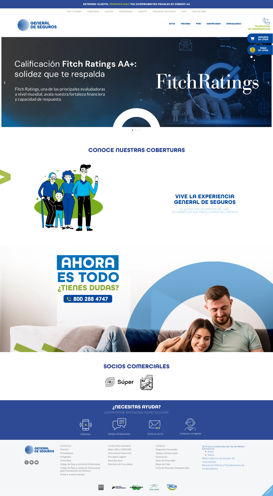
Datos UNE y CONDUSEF (119, 449)
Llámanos (85, 434)
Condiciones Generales (119, 445)
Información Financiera (119, 453)
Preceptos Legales (117, 457)
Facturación (161, 457)
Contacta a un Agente (190, 433)
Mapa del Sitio (163, 464)
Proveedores (126, 11)
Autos (211, 451)
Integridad (65, 457)
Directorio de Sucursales (120, 464)
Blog (184, 11)
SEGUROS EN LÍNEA (263, 38)
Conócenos (93, 11)
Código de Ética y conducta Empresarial (80, 464)
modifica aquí (119, 4)
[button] (4, 82)
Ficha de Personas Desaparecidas (172, 468)
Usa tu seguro (74, 11)
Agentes (142, 11)
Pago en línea (199, 11)
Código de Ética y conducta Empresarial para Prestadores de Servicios (80, 469)
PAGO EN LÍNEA (263, 49)
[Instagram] (26, 462)
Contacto (160, 445)
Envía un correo (155, 434)
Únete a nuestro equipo (72, 474)
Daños (211, 455)
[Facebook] (31, 462)
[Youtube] (36, 462)
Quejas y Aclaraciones (119, 434)
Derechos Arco (115, 460)
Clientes (109, 11)
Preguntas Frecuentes (164, 11)
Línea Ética (65, 460)
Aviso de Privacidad (165, 460)
